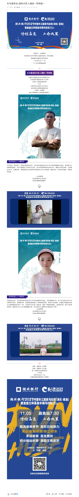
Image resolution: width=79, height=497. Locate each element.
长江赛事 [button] (17, 7)
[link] (14, 494)
